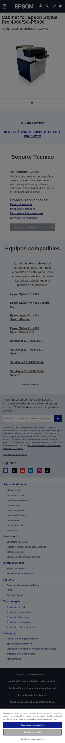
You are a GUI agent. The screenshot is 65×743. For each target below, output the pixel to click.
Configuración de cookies (32, 739)
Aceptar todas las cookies (32, 725)
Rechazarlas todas (32, 732)
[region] (32, 725)
